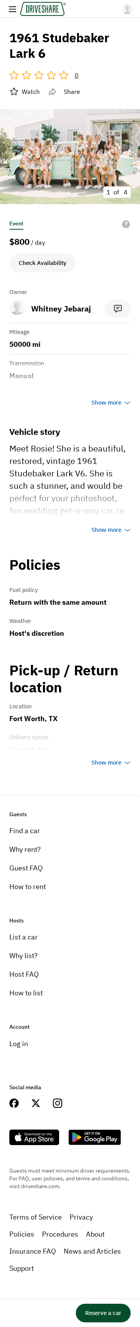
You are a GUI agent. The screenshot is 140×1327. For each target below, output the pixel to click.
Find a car (24, 830)
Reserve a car (103, 1313)
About (95, 1234)
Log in (18, 1043)
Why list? (23, 955)
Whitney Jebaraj (61, 308)
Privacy (81, 1217)
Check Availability (42, 262)
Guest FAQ (26, 867)
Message (118, 308)
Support (21, 1268)
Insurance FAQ (32, 1251)
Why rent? (25, 849)
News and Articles (92, 1251)
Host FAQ (24, 974)
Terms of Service (35, 1217)
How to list (26, 992)
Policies (21, 1234)
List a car (23, 937)
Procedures (60, 1234)
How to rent (27, 886)
